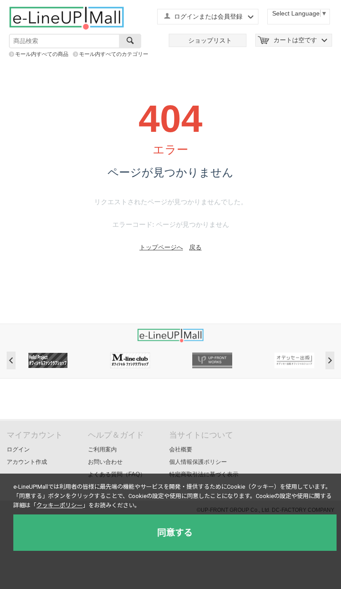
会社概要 (180, 449)
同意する (175, 532)
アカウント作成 (27, 462)
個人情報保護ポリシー (198, 462)
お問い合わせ (105, 462)
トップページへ (161, 247)
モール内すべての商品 (41, 54)
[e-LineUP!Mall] (66, 17)
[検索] (130, 41)
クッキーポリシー (59, 505)
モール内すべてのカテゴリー (113, 54)
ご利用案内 (102, 449)
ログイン (18, 449)
